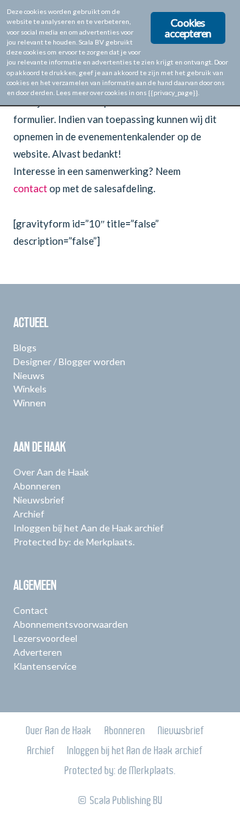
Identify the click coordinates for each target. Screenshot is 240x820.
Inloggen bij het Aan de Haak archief (88, 527)
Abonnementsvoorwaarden (70, 624)
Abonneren (37, 485)
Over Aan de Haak (51, 472)
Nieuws (29, 375)
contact (31, 188)
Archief (28, 513)
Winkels (30, 388)
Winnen (29, 402)
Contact (30, 610)
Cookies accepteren (188, 27)
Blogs (25, 347)
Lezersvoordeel (45, 638)
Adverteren (37, 652)
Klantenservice (45, 666)
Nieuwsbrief (38, 499)
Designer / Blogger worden (69, 361)
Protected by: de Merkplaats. (74, 541)
